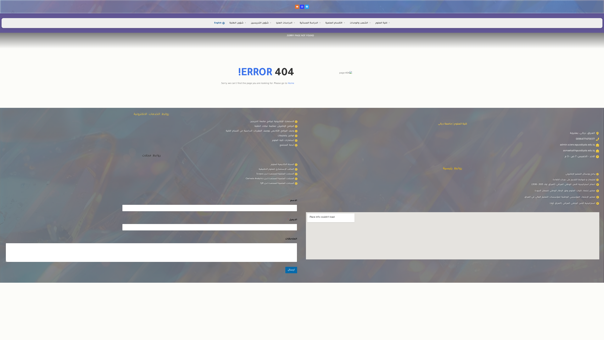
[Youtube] (297, 7)
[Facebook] (307, 7)
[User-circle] (302, 7)
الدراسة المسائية (309, 23)
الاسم (293, 200)
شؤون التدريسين (260, 23)
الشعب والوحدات (359, 23)
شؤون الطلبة (236, 23)
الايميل (292, 220)
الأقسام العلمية (333, 23)
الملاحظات (291, 239)
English (217, 23)
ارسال (291, 270)
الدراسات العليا (284, 23)
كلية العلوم (381, 23)
